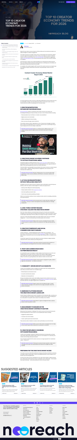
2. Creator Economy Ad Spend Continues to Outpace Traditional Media (10, 47)
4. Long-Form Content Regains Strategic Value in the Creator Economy (10, 52)
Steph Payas (26, 46)
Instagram (51, 408)
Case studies (64, 411)
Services (10, 2)
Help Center (64, 407)
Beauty (37, 408)
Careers (63, 417)
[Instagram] (39, 402)
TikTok (50, 407)
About (63, 408)
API (23, 418)
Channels (51, 405)
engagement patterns (37, 189)
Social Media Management (28, 407)
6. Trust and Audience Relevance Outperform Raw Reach (9, 57)
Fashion (37, 410)
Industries (4, 2)
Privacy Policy (55, 438)
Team (63, 410)
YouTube (51, 410)
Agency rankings (65, 414)
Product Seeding (26, 412)
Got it (59, 438)
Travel (37, 421)
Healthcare (38, 415)
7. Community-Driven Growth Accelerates (8, 59)
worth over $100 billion (39, 57)
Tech (37, 407)
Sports (37, 418)
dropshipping (42, 233)
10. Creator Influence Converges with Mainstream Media (10, 65)
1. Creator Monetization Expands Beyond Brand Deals (10, 45)
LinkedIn (50, 412)
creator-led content (43, 162)
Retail (37, 417)
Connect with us (70, 2)
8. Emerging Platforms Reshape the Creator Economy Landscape (10, 61)
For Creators (61, 2)
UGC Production (26, 410)
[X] (42, 402)
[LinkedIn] (37, 402)
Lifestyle (37, 419)
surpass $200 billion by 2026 (28, 58)
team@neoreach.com (7, 415)
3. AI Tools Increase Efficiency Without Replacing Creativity (9, 50)
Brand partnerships (24, 111)
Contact (63, 418)
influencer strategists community (47, 279)
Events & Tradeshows (27, 411)
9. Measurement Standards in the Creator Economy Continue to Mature (10, 64)
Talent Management (26, 417)
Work (16, 2)
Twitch (50, 411)
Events (63, 415)
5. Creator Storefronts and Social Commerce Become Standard (10, 54)
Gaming (37, 412)
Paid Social (25, 408)
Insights (21, 2)
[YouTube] (34, 402)
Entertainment (38, 414)
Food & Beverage (39, 411)
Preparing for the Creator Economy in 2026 (8, 67)
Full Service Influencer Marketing (27, 415)
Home (6, 17)
